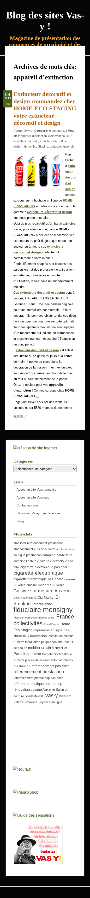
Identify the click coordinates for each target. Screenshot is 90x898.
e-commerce (57, 130)
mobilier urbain (39, 648)
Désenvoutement (23, 597)
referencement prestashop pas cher (38, 678)
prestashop (21, 666)
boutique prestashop (27, 555)
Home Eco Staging (36, 146)
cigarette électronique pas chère (38, 579)
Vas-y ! (21, 521)
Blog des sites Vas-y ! (45, 21)
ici (37, 396)
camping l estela (24, 561)
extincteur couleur (59, 136)
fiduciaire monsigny (43, 609)
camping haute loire (57, 555)
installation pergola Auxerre (44, 642)
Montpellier (59, 648)
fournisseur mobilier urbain (39, 617)
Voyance (30, 702)
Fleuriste (18, 617)
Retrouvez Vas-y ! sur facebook (38, 513)
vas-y (51, 695)
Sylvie (28, 130)
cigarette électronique (38, 573)
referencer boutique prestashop (37, 684)
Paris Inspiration (27, 654)
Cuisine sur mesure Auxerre (42, 590)
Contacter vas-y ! (29, 505)
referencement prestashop (38, 671)
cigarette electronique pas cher (43, 567)
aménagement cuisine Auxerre (34, 549)
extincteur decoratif (25, 141)
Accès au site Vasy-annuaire (36, 489)
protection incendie (62, 146)
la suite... (19, 416)
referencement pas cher (50, 666)
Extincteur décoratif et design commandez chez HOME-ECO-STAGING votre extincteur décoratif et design (44, 108)
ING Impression (35, 636)
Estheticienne (42, 604)
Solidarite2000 (34, 696)
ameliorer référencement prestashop (38, 543)
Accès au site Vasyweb (33, 497)
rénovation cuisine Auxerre (34, 689)
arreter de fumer (65, 549)
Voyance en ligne (50, 702)
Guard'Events (51, 624)
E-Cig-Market (44, 597)
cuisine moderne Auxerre (45, 585)
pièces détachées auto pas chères (49, 660)
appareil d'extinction (34, 136)
